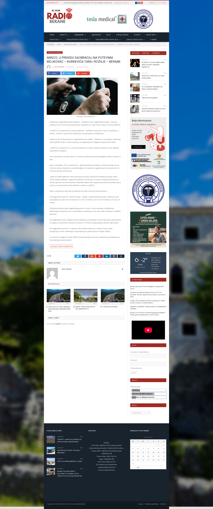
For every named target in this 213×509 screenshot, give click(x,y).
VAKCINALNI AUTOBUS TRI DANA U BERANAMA (68, 452)
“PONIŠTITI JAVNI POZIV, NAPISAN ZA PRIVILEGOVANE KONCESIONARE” (69, 441)
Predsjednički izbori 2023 (77, 39)
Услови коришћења (152, 504)
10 (133, 452)
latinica (126, 3)
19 (143, 456)
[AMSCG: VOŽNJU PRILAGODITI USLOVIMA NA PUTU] (86, 296)
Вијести (63, 35)
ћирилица (118, 3)
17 (133, 456)
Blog (108, 35)
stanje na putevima (65, 246)
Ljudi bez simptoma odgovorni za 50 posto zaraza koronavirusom (153, 110)
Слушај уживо (122, 35)
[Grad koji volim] (60, 15)
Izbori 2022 (54, 39)
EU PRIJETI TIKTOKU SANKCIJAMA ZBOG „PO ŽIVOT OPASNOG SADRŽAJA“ (153, 65)
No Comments (83, 67)
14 (153, 452)
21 (153, 456)
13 (148, 452)
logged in (58, 324)
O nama (153, 39)
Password (133, 360)
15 (158, 452)
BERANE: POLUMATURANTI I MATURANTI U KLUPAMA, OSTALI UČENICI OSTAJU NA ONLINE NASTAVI (69, 473)
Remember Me (137, 368)
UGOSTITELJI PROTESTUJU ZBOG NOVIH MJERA (153, 77)
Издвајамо (79, 35)
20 (148, 456)
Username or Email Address (139, 352)
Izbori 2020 (150, 35)
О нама (140, 504)
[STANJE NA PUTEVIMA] (113, 296)
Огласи (137, 35)
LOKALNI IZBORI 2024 (134, 39)
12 (143, 452)
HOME (51, 35)
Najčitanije (135, 53)
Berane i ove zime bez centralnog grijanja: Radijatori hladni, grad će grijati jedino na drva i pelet (147, 314)
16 (163, 452)
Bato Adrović (81, 504)
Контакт (163, 504)
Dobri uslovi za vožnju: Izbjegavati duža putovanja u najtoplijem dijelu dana (59, 309)
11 (138, 452)
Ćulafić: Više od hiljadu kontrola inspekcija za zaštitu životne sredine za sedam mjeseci (147, 302)
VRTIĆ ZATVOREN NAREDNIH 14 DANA (69, 461)
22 (158, 456)
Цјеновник (96, 35)
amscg (53, 246)
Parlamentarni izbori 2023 (107, 39)
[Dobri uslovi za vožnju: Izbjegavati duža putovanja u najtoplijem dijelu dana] (58, 296)
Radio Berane (59, 67)
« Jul (138, 467)
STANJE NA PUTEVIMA (109, 307)
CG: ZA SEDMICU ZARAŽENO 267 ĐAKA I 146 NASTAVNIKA (152, 88)
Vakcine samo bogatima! (150, 98)
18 (138, 456)
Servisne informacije (55, 52)
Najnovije (145, 53)
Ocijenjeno (156, 53)
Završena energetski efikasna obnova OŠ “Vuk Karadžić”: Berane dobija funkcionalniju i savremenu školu (89, 3)
